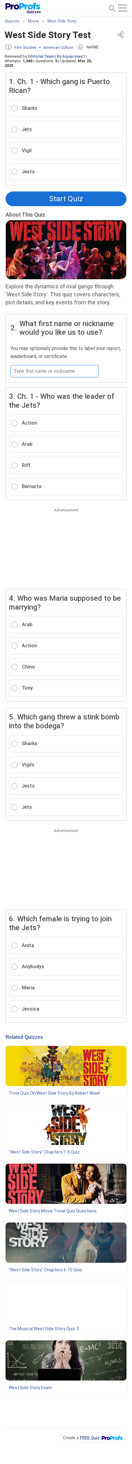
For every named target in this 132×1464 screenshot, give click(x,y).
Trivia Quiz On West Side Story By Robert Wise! (54, 1093)
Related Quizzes (24, 1037)
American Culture (58, 47)
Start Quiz (66, 199)
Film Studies (25, 47)
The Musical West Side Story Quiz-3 (44, 1328)
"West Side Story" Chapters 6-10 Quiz (45, 1269)
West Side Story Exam (30, 1387)
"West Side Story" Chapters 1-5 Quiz (44, 1152)
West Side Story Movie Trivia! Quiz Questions (53, 1210)
